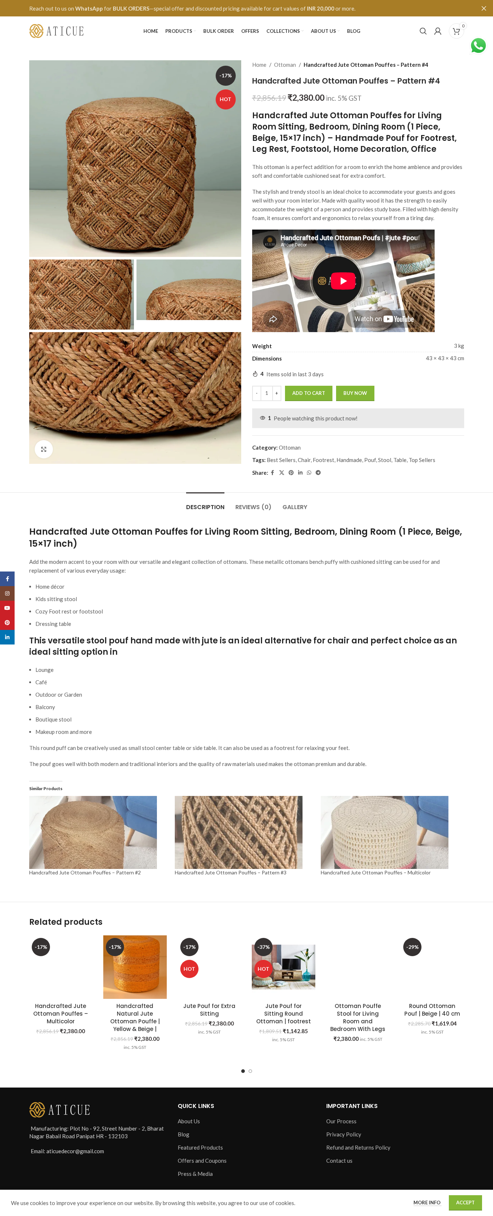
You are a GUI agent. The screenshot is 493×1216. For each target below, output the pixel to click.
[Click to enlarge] (44, 449)
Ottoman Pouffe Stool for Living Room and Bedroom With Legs (357, 1017)
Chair (304, 460)
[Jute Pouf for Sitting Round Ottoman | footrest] (283, 967)
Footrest (323, 460)
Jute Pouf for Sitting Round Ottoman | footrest (283, 1013)
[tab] (205, 503)
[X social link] (281, 473)
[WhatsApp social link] (309, 473)
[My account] (438, 31)
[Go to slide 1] (243, 1071)
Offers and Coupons (202, 1160)
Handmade (349, 460)
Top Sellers (422, 460)
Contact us (339, 1160)
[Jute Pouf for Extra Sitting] (209, 967)
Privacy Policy (343, 1134)
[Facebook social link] (272, 473)
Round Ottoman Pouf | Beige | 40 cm (432, 1009)
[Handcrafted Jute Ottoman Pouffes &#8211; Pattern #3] (244, 832)
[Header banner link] (246, 8)
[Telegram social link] (318, 473)
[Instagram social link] (7, 593)
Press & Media (195, 1173)
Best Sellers (281, 460)
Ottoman (285, 64)
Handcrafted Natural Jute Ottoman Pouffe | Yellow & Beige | (135, 1017)
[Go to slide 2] (250, 1071)
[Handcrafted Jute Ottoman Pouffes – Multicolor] (61, 967)
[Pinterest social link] (291, 473)
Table (400, 460)
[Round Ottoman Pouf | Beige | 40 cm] (432, 967)
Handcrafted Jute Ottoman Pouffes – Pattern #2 (85, 872)
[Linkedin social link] (300, 473)
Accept (465, 1202)
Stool (384, 460)
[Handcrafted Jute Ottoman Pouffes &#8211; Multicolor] (390, 832)
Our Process (341, 1121)
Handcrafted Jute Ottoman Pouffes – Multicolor (376, 872)
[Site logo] (56, 30)
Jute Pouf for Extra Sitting (209, 1009)
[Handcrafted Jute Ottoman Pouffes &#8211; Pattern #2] (98, 832)
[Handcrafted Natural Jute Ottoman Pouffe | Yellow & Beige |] (135, 967)
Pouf (370, 460)
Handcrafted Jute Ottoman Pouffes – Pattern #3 (230, 872)
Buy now (355, 393)
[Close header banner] (484, 8)
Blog (183, 1134)
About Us (189, 1121)
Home (259, 64)
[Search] (423, 31)
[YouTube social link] (7, 608)
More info (427, 1202)
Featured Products (200, 1147)
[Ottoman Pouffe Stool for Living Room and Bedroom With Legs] (358, 967)
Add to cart (308, 393)
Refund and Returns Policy (358, 1147)
